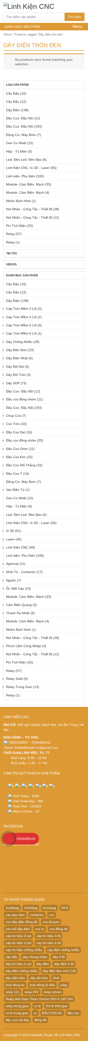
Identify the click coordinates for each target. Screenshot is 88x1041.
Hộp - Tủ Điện (16, 151)
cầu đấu (12, 957)
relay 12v (12, 992)
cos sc (39, 929)
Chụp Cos (13, 415)
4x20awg (31, 908)
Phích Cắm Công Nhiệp (23, 646)
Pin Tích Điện (16, 226)
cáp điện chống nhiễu (63, 950)
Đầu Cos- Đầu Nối (19, 118)
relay (63, 985)
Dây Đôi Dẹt (15, 366)
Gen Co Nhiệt (16, 143)
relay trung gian (17, 1006)
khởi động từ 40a (42, 985)
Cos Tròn (13, 424)
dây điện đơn (15, 978)
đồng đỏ (40, 1020)
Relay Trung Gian (19, 687)
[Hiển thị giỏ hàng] (79, 8)
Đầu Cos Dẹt (15, 432)
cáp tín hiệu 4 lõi (48, 943)
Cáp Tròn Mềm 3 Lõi (21, 308)
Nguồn (11, 580)
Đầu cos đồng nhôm (21, 399)
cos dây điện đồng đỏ (22, 922)
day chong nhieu (35, 957)
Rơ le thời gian (57, 1006)
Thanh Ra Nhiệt (18, 613)
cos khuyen (51, 922)
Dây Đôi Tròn (16, 375)
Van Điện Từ (15, 490)
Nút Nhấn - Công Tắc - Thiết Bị (29, 209)
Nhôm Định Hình (18, 201)
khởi (56, 978)
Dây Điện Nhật (17, 358)
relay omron (52, 992)
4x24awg (49, 908)
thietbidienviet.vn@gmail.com (36, 747)
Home (7, 34)
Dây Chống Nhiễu (19, 342)
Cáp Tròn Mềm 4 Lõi (21, 317)
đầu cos (73, 1013)
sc (35, 1013)
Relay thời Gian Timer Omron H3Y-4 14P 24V (39, 999)
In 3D (10, 531)
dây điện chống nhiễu (22, 971)
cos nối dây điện (18, 929)
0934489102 (26, 839)
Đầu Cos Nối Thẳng (20, 465)
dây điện (42, 964)
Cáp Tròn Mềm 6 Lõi (21, 333)
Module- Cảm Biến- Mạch (25, 184)
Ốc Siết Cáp (15, 588)
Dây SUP (12, 383)
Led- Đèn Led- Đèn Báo (24, 159)
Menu (76, 26)
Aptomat (12, 564)
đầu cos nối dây (17, 1020)
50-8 (64, 908)
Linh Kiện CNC (17, 547)
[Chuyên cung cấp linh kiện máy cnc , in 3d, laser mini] (29, 6)
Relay (10, 234)
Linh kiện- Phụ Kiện (20, 176)
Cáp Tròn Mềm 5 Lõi (21, 325)
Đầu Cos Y (14, 473)
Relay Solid (14, 679)
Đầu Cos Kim (16, 457)
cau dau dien (15, 915)
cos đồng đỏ (59, 929)
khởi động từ (15, 985)
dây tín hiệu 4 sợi (18, 964)
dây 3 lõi (59, 957)
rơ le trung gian (17, 1013)
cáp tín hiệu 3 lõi (48, 936)
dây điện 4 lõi (64, 964)
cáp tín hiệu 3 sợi (18, 943)
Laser (10, 539)
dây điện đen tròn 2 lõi (59, 971)
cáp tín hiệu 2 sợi (18, 936)
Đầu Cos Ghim (17, 449)
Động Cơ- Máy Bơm (21, 135)
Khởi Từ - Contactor (21, 572)
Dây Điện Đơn (16, 350)
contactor (37, 915)
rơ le (37, 1006)
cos (51, 915)
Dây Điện (13, 110)
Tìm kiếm (74, 17)
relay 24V (31, 992)
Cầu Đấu (12, 93)
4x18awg (12, 908)
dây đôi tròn (39, 978)
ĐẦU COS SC (52, 1013)
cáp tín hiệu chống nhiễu (24, 950)
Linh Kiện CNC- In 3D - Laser (28, 168)
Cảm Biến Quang (19, 605)
